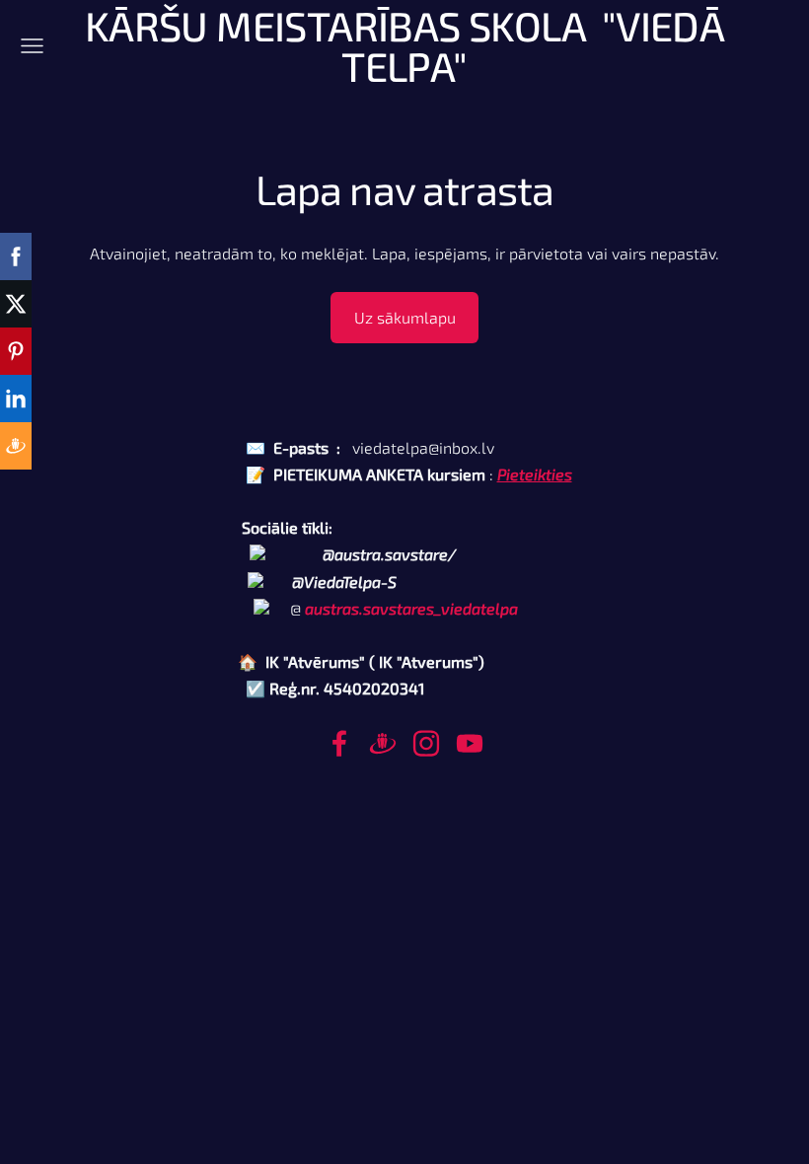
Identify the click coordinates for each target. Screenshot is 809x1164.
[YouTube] (469, 743)
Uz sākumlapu (405, 317)
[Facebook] (339, 743)
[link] (411, 608)
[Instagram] (426, 743)
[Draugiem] (383, 743)
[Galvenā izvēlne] (32, 46)
